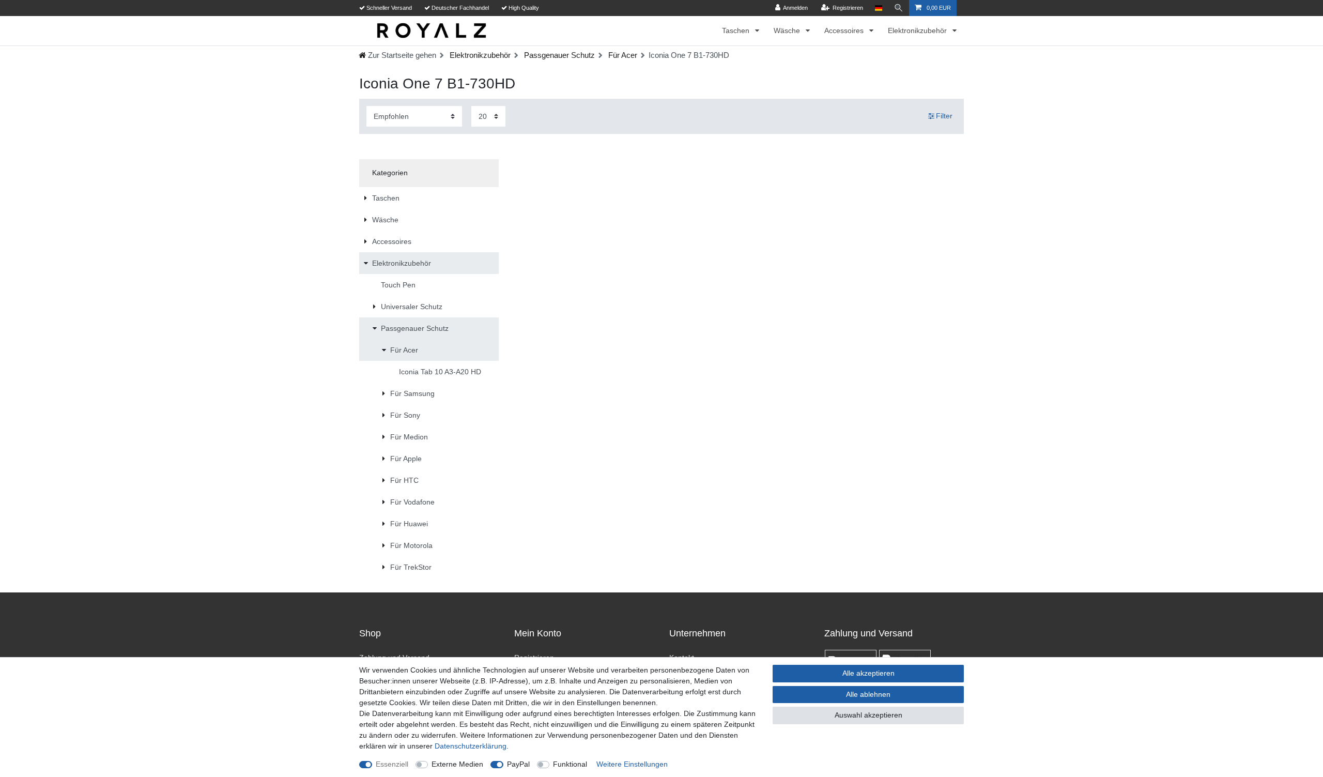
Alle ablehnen (868, 694)
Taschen (736, 30)
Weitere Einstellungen (632, 764)
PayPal (518, 764)
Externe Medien (457, 764)
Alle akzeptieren (868, 673)
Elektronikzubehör (918, 30)
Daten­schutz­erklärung (470, 746)
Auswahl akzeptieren (868, 715)
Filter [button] (944, 116)
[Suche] (898, 8)
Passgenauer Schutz (558, 55)
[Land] (878, 8)
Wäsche (788, 30)
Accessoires (845, 30)
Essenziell (392, 764)
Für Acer (621, 55)
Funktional (570, 764)
